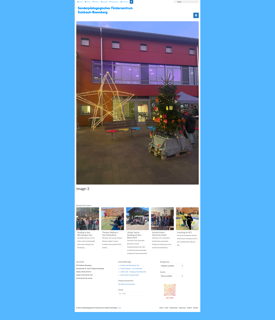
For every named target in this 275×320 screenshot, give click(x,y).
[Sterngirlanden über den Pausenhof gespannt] (187, 218)
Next (197, 234)
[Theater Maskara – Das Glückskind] (87, 218)
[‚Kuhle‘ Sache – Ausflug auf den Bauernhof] (112, 218)
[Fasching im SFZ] (162, 218)
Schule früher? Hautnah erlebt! (129, 275)
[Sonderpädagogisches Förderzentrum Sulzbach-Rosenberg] (106, 10)
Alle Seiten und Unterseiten (126, 284)
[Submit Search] (175, 1)
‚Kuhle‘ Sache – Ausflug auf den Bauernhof (133, 272)
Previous (78, 234)
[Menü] (196, 15)
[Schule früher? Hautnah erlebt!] (137, 218)
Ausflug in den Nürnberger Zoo (129, 265)
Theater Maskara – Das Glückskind (131, 268)
